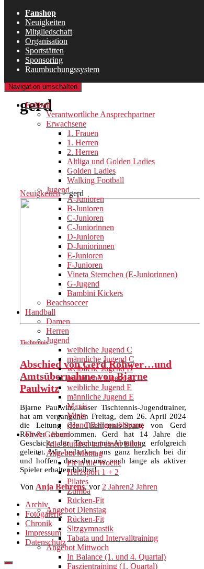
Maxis (77, 406)
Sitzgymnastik (90, 528)
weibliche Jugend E (99, 387)
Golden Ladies (91, 170)
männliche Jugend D (101, 377)
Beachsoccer (67, 302)
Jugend (58, 189)
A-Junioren (85, 199)
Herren (57, 330)
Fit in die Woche (94, 462)
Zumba (78, 490)
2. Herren (82, 151)
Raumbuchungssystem (62, 69)
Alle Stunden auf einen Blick (94, 443)
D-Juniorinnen (91, 246)
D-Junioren (85, 236)
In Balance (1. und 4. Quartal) (116, 556)
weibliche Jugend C (99, 349)
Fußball (37, 104)
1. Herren (82, 142)
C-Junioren (85, 217)
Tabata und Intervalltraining (112, 537)
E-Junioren (85, 255)
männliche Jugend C (100, 359)
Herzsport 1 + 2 (93, 472)
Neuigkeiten (45, 22)
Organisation (46, 41)
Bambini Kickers (95, 293)
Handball (40, 312)
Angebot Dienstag (76, 509)
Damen (58, 321)
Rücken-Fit (85, 500)
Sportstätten (44, 50)
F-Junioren (85, 264)
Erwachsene (66, 123)
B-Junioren (85, 208)
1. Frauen (82, 133)
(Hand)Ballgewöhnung (105, 424)
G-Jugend (83, 283)
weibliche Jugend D (100, 368)
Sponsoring (44, 59)
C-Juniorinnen (90, 227)
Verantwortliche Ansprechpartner (100, 114)
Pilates (77, 481)
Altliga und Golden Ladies (111, 161)
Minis (76, 415)
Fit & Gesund (47, 434)
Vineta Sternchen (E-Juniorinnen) (122, 274)
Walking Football (95, 180)
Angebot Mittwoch (77, 547)
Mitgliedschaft (48, 31)
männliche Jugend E (100, 396)
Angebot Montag (74, 453)
